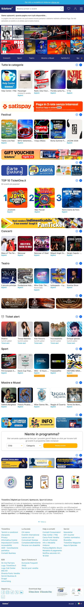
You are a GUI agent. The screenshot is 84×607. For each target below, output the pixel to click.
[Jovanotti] (58, 47)
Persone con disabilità (31, 545)
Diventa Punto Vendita (10, 573)
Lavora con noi (28, 537)
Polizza (52, 548)
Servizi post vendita (30, 568)
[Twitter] (16, 592)
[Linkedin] (21, 592)
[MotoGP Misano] (35, 32)
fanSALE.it (65, 58)
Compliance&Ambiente (31, 543)
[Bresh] (6, 32)
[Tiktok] (12, 592)
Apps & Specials (70, 545)
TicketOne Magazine (72, 543)
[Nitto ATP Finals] (41, 47)
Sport (19, 58)
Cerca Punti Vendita (51, 537)
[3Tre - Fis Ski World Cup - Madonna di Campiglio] (29, 47)
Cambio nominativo (72, 537)
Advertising (6, 581)
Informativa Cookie (9, 540)
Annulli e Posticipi (50, 540)
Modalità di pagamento (52, 550)
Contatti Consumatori (52, 532)
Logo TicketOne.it (8, 565)
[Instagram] (7, 592)
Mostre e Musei (47, 58)
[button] (3, 39)
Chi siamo (26, 532)
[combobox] (38, 8)
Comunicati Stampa (30, 540)
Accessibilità (6, 545)
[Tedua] (75, 32)
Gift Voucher (69, 535)
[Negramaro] (58, 32)
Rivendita (67, 540)
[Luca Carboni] (11, 47)
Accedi (71, 604)
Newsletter (68, 532)
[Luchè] (17, 32)
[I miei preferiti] (68, 8)
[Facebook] (3, 592)
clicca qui (55, 2)
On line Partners (8, 563)
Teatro (31, 58)
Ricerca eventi (60, 445)
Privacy (4, 537)
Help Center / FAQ (50, 535)
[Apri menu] (81, 8)
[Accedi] (75, 8)
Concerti (6, 58)
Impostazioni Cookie (9, 543)
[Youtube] (3, 597)
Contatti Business (8, 553)
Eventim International (30, 535)
